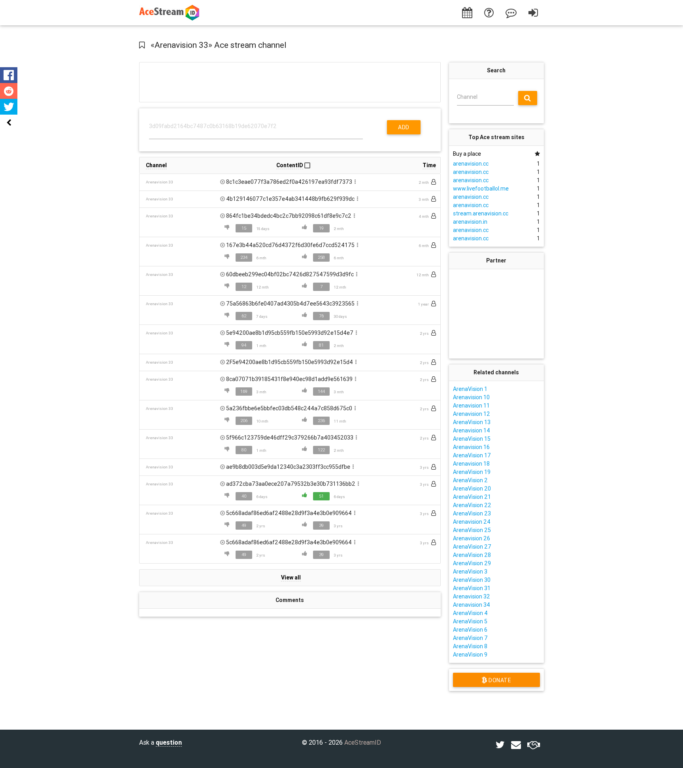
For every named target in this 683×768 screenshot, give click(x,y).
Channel (467, 96)
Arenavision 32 (471, 596)
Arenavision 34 (471, 604)
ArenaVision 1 (470, 388)
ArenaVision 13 (472, 422)
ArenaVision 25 (472, 530)
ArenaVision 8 (470, 646)
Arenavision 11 (471, 405)
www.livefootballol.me (481, 188)
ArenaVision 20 (472, 488)
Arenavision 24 (472, 521)
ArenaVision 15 (472, 438)
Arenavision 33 (159, 182)
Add (403, 127)
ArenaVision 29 (472, 563)
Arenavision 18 (471, 463)
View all (291, 577)
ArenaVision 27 (472, 546)
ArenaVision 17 (472, 455)
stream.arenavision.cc (480, 213)
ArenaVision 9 (470, 654)
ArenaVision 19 (472, 472)
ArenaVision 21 (472, 496)
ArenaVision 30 (472, 579)
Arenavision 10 (471, 397)
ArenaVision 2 (470, 480)
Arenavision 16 (471, 447)
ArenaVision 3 (470, 571)
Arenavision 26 (471, 538)
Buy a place (467, 153)
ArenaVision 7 (470, 638)
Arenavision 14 (471, 430)
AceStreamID (362, 742)
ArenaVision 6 (470, 629)
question (169, 742)
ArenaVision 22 (472, 505)
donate (499, 680)
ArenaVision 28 (472, 555)
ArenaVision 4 (470, 613)
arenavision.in (470, 221)
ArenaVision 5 (470, 621)
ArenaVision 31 (472, 588)
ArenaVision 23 (472, 513)
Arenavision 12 (471, 413)
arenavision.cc (471, 163)
